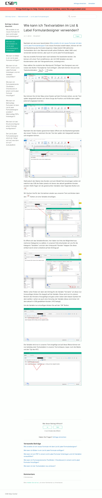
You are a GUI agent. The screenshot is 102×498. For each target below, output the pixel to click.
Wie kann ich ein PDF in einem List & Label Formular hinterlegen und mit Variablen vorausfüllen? (13, 71)
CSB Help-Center (10, 16)
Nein (57, 427)
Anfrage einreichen (80, 3)
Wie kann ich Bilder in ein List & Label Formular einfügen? (12, 58)
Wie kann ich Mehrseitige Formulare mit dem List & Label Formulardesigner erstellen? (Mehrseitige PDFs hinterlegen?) (12, 108)
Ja (47, 427)
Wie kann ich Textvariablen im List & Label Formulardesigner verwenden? (12, 46)
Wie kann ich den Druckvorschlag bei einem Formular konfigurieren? (12, 125)
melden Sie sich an (33, 482)
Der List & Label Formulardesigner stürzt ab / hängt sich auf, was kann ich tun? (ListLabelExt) (12, 139)
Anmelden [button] (91, 3)
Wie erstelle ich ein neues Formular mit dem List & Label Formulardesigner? (12, 33)
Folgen (77, 36)
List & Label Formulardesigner (40, 16)
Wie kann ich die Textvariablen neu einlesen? (40, 466)
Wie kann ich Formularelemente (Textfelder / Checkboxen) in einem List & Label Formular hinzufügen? (12, 88)
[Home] (11, 4)
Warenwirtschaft (23, 16)
